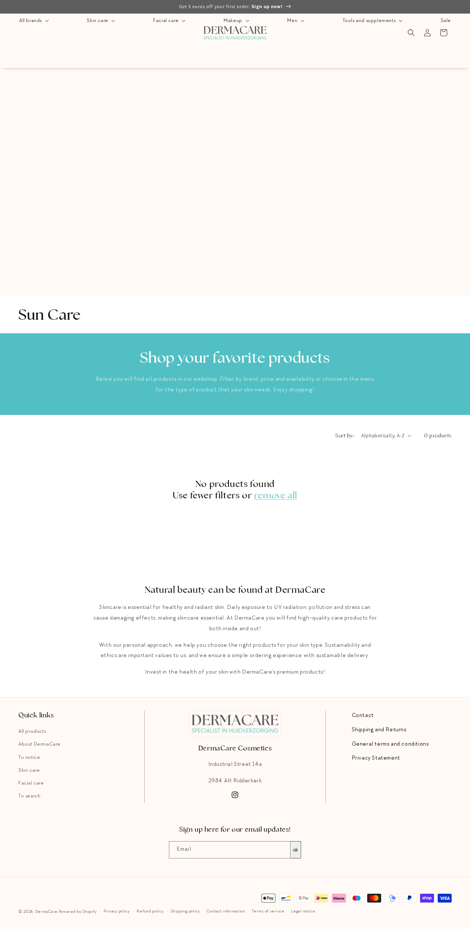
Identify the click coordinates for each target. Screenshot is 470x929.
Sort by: (344, 435)
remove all (275, 495)
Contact (363, 716)
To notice (29, 757)
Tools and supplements (370, 21)
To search (29, 796)
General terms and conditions (390, 744)
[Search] (411, 33)
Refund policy (150, 912)
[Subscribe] (293, 849)
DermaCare (46, 912)
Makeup (233, 21)
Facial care (166, 21)
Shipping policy (185, 912)
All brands (31, 21)
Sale (446, 21)
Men (293, 21)
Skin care (98, 21)
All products (32, 731)
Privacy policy (117, 912)
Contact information (226, 912)
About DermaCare (39, 744)
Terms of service (268, 912)
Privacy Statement (376, 758)
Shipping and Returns (379, 730)
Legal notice (303, 912)
